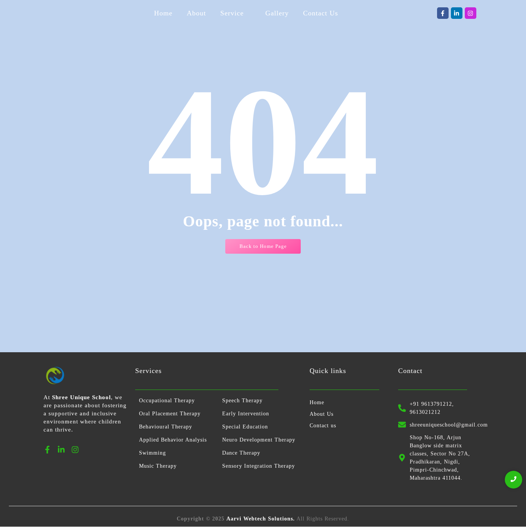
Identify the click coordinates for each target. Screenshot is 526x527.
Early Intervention (245, 414)
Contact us (323, 425)
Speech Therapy (242, 400)
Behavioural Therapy (165, 427)
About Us (321, 414)
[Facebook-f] (443, 13)
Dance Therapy (241, 453)
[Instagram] (470, 13)
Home (317, 402)
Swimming (152, 453)
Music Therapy (158, 466)
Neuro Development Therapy (258, 440)
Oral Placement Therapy (170, 414)
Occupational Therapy (167, 400)
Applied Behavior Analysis (173, 440)
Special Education (245, 427)
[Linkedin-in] (456, 13)
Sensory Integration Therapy (258, 466)
